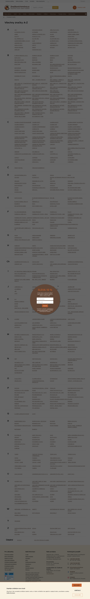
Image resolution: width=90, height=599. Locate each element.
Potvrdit (45, 305)
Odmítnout (77, 590)
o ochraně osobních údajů (45, 309)
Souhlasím (78, 595)
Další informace (11, 593)
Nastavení (77, 585)
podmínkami (50, 308)
